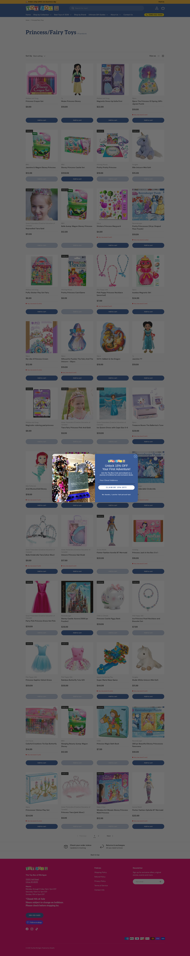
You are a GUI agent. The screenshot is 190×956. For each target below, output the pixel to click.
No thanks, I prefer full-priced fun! (116, 494)
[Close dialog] (135, 456)
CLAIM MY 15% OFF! (116, 487)
